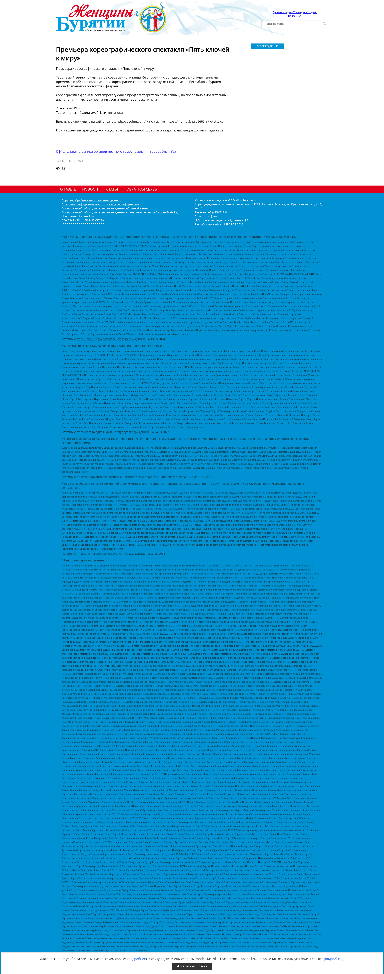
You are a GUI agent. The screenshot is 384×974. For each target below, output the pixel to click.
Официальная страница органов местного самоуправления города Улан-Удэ (116, 151)
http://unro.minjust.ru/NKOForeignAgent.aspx (107, 432)
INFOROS (230, 224)
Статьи (113, 189)
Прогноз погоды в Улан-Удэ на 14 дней (295, 12)
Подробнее (294, 16)
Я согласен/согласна (192, 966)
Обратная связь (141, 189)
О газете (68, 189)
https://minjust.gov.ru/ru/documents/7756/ (105, 339)
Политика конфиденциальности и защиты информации (100, 204)
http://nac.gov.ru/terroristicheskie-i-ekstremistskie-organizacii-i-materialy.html (129, 477)
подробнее (137, 959)
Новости (91, 189)
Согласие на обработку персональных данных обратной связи (105, 208)
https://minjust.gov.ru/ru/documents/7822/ (105, 553)
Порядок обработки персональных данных (91, 200)
